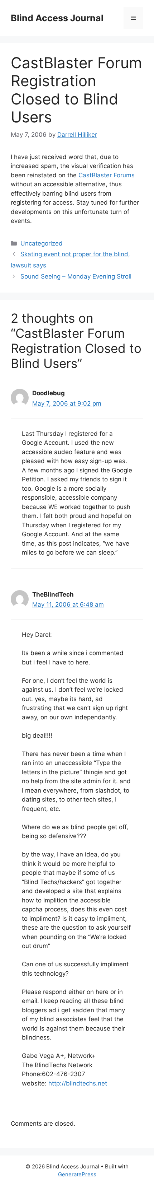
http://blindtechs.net (77, 1083)
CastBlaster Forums (106, 175)
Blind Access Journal (57, 18)
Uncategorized (41, 243)
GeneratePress (77, 1174)
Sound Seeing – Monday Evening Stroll (75, 276)
